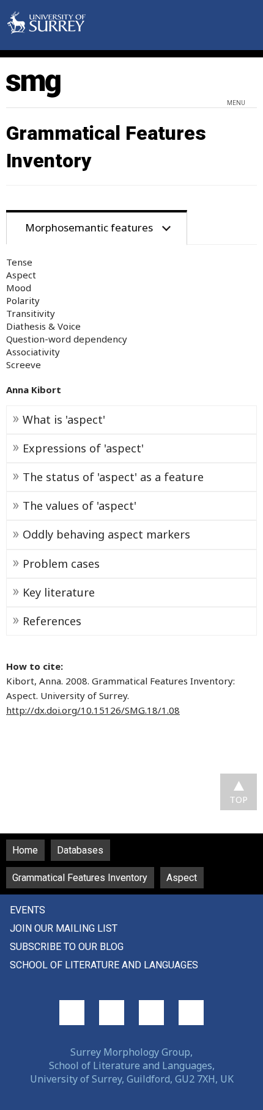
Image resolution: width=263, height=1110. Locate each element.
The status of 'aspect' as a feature (113, 477)
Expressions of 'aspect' (83, 448)
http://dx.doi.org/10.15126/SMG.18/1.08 (93, 710)
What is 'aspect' (64, 419)
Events (27, 910)
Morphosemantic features (89, 227)
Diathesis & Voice (43, 326)
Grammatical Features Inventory (79, 877)
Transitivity (30, 313)
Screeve (23, 364)
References (52, 621)
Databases (80, 850)
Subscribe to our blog (67, 946)
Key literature (59, 592)
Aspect (21, 275)
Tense (19, 262)
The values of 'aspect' (79, 505)
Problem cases (61, 563)
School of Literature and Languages (104, 965)
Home (25, 850)
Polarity (23, 300)
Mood (18, 287)
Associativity (33, 352)
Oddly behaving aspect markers (106, 534)
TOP (238, 799)
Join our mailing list (63, 928)
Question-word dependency (66, 339)
